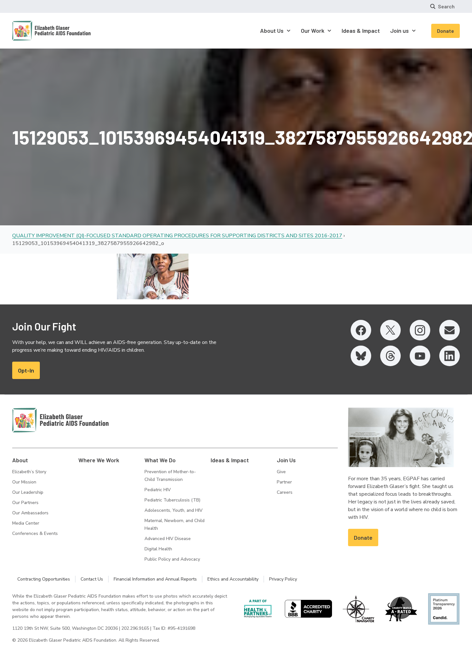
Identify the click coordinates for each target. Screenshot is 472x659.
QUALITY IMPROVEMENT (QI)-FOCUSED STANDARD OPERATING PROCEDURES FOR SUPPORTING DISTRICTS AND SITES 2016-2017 (177, 235)
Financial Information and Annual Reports (155, 579)
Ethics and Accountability (232, 579)
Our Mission (24, 482)
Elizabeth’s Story (29, 472)
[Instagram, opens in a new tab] (420, 330)
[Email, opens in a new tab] (449, 330)
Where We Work (98, 460)
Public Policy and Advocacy (172, 559)
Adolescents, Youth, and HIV (173, 510)
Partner (284, 482)
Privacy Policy (283, 579)
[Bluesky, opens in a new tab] (361, 356)
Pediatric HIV (157, 490)
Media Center (25, 523)
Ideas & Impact (230, 460)
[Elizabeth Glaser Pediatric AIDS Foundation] (60, 420)
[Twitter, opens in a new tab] (390, 330)
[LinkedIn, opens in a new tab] (449, 356)
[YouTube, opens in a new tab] (420, 356)
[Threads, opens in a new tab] (390, 356)
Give (281, 472)
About (20, 460)
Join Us (286, 460)
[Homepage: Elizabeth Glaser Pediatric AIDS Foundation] (34, 31)
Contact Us (92, 579)
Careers (285, 492)
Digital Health (158, 549)
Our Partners (25, 503)
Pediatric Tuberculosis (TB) (172, 500)
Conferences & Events (35, 533)
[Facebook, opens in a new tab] (361, 330)
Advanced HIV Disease (167, 539)
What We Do (160, 460)
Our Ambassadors (30, 513)
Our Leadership (27, 492)
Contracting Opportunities (43, 579)
